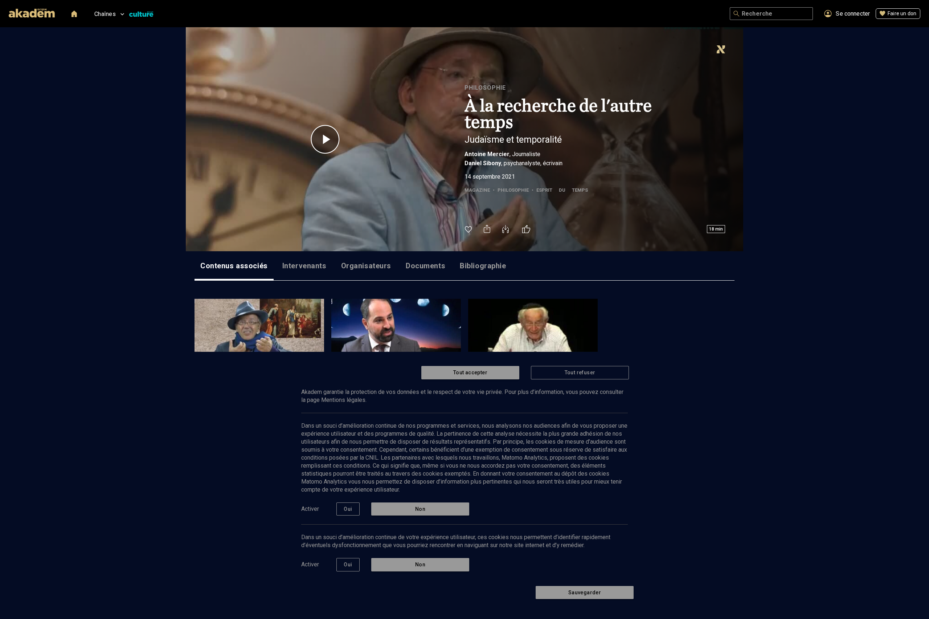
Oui (348, 509)
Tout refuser (580, 372)
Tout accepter (470, 372)
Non (420, 509)
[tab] (234, 265)
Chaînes (105, 14)
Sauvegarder (584, 592)
